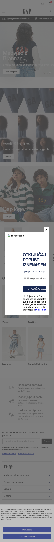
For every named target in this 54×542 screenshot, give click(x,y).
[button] (46, 229)
